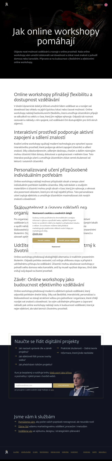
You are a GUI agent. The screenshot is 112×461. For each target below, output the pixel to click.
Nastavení (56, 247)
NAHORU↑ (103, 452)
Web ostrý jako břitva (61, 373)
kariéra (65, 452)
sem (52, 390)
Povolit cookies (44, 240)
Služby (16, 452)
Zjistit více (37, 234)
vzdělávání (26, 452)
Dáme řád (23, 426)
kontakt (74, 452)
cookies (86, 452)
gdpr (94, 452)
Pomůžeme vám (26, 422)
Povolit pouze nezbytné (68, 240)
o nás (35, 452)
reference (44, 452)
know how (55, 452)
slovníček (98, 4)
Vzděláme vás (25, 431)
